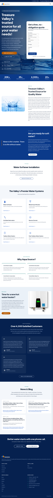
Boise (3, 477)
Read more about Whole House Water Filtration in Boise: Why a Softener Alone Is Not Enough (38, 411)
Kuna (2, 483)
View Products (6, 210)
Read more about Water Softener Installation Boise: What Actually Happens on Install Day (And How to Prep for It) (13, 428)
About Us (3, 465)
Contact (3, 471)
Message (30, 44)
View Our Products (9, 53)
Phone (29, 41)
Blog (28, 465)
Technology (4, 467)
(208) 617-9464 (8, 56)
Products (3, 469)
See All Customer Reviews (26, 376)
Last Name (30, 35)
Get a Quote (32, 154)
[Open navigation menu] (50, 4)
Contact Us (6, 313)
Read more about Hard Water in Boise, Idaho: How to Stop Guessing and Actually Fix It (12, 411)
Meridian (3, 479)
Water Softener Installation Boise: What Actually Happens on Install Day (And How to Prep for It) (14, 420)
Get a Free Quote (32, 446)
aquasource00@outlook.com (34, 485)
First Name (30, 32)
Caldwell (3, 485)
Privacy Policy (30, 467)
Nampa (3, 481)
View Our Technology (26, 178)
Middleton (3, 487)
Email (29, 38)
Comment (30, 47)
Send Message (32, 53)
